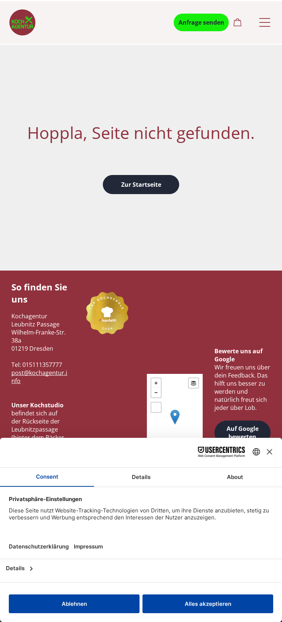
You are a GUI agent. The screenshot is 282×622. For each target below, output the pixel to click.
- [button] (156, 392)
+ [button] (156, 383)
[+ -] (175, 424)
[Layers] (193, 383)
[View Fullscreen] (156, 407)
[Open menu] (264, 22)
